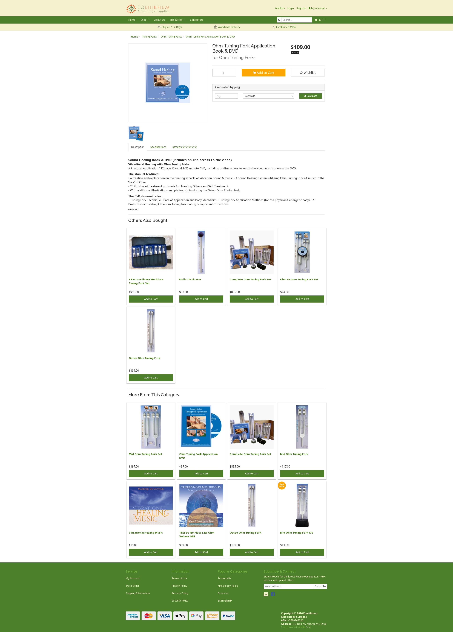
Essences (223, 593)
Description (137, 147)
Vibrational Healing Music (146, 532)
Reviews (177, 147)
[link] (273, 594)
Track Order (132, 585)
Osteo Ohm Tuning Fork (144, 358)
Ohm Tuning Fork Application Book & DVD (210, 36)
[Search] (279, 19)
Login (290, 8)
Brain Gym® (225, 600)
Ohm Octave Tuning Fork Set (299, 279)
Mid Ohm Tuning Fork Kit (296, 532)
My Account (132, 578)
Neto (308, 627)
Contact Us (196, 19)
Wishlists (280, 8)
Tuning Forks (149, 36)
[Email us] (266, 594)
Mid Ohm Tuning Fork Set (145, 454)
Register (301, 8)
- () (320, 19)
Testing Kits (224, 578)
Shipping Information (138, 593)
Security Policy (180, 600)
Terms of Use (179, 578)
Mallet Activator (190, 279)
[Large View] (136, 133)
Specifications (158, 147)
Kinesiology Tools (228, 585)
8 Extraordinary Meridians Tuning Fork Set (146, 281)
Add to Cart (265, 72)
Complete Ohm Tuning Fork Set (250, 279)
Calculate (311, 96)
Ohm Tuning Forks (171, 36)
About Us (159, 19)
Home (131, 19)
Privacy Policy (179, 585)
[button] (308, 72)
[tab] (138, 147)
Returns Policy (180, 593)
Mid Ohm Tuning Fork (294, 454)
